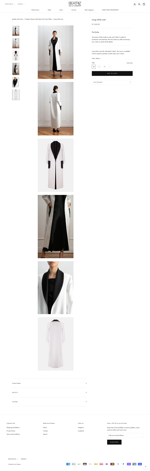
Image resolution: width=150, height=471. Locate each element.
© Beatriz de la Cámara (14, 464)
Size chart (130, 63)
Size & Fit (15, 392)
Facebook (81, 431)
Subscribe (114, 442)
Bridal (49, 10)
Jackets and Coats (17, 19)
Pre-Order (15, 402)
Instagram (81, 427)
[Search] (139, 4)
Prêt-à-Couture (35, 10)
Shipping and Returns (13, 427)
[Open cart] (144, 4)
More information (97, 82)
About (45, 427)
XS (94, 67)
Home (61, 10)
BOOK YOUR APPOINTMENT (110, 10)
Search (45, 434)
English (20, 4)
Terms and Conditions (13, 434)
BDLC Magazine (89, 10)
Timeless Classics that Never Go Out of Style (38, 19)
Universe (73, 10)
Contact (45, 431)
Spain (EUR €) (9, 4)
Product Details (16, 383)
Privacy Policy (11, 431)
